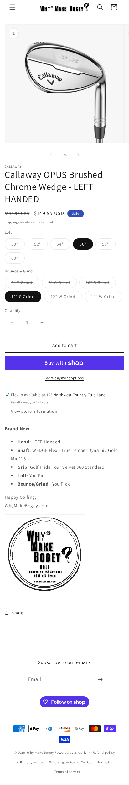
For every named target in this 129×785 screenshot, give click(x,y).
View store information (34, 411)
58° (109, 245)
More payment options (64, 378)
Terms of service (67, 771)
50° (18, 245)
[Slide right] (78, 155)
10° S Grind (101, 283)
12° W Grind (66, 297)
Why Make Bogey (40, 752)
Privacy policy (31, 762)
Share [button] (17, 613)
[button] (12, 7)
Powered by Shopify (70, 752)
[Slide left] (51, 155)
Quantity (12, 310)
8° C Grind (63, 283)
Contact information (98, 762)
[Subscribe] (100, 679)
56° (83, 244)
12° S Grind (23, 296)
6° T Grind (25, 283)
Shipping (11, 222)
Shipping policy (62, 762)
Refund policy (104, 752)
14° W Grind (106, 297)
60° (18, 259)
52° (41, 245)
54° (63, 245)
